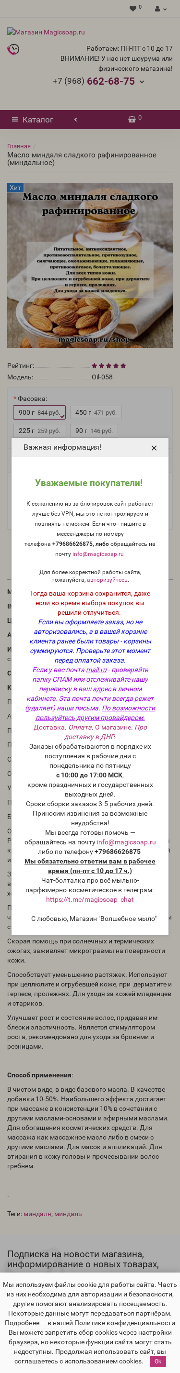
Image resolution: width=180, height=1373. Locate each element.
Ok (158, 1361)
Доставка (49, 727)
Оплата (80, 727)
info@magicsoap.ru (98, 554)
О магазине (113, 727)
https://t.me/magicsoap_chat (90, 899)
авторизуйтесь (107, 579)
